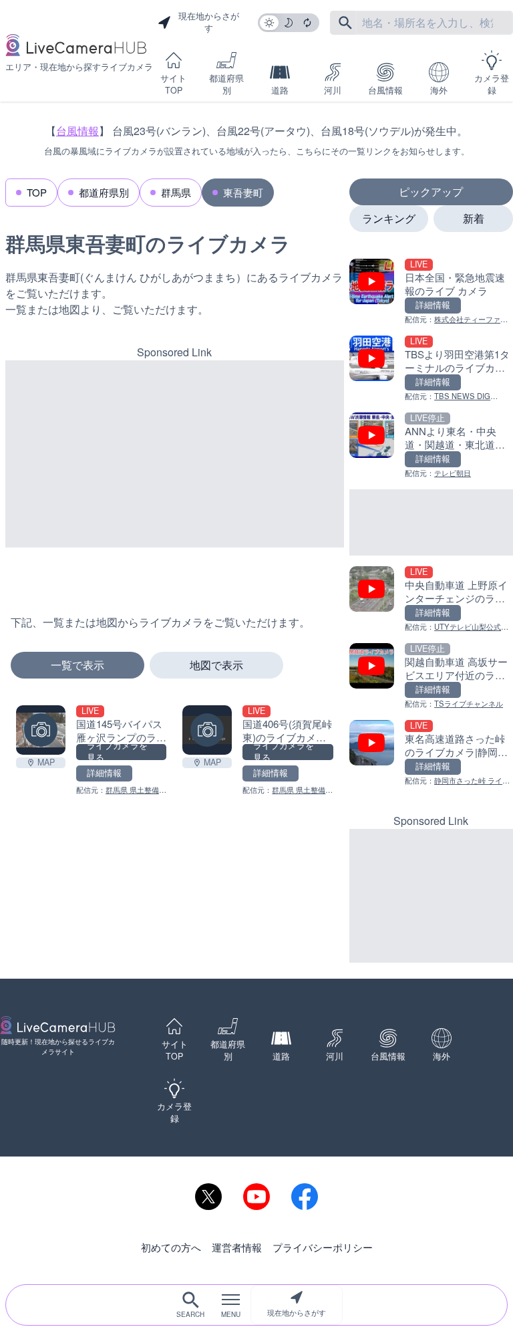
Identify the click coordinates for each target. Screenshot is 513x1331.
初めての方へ (171, 1247)
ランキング (388, 218)
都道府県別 (226, 84)
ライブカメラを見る (117, 752)
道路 (280, 90)
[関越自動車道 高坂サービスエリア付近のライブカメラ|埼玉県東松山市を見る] (431, 676)
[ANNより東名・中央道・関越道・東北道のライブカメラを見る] (431, 445)
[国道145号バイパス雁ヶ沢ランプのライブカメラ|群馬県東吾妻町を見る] (40, 730)
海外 (439, 90)
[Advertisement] (174, 454)
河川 (332, 90)
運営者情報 (237, 1247)
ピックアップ (431, 191)
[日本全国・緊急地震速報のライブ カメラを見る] (431, 292)
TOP (37, 192)
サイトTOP (173, 84)
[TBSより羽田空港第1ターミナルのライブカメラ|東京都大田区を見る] (431, 369)
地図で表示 (216, 665)
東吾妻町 (243, 192)
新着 (473, 218)
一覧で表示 (77, 665)
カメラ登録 (491, 84)
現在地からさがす (296, 1312)
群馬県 (176, 192)
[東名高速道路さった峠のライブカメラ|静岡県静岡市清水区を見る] (431, 753)
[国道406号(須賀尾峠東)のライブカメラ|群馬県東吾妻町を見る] (207, 730)
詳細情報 (104, 773)
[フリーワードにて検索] (345, 23)
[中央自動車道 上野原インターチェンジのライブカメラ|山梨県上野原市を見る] (431, 599)
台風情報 (385, 90)
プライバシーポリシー (323, 1247)
